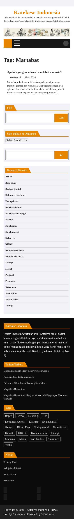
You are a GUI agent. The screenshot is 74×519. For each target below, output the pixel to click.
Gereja (9, 427)
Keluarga (10, 238)
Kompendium (39, 433)
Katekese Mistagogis (15, 213)
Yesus (8, 444)
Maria (22, 439)
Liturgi (9, 262)
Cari (61, 117)
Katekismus (11, 226)
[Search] (66, 43)
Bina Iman (10, 183)
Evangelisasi (11, 201)
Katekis (9, 219)
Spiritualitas (11, 299)
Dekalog (33, 415)
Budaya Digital (13, 189)
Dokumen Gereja (15, 421)
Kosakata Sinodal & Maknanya (19, 377)
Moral (8, 269)
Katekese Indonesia (37, 12)
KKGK (9, 244)
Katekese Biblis (13, 207)
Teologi (9, 305)
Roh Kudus (36, 439)
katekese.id (15, 77)
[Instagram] (39, 490)
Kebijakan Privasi (12, 468)
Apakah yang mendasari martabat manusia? (34, 72)
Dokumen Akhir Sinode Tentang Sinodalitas (25, 383)
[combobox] (30, 118)
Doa (44, 415)
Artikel (9, 176)
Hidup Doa (23, 427)
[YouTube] (39, 497)
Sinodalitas (11, 293)
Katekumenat (12, 232)
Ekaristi (33, 421)
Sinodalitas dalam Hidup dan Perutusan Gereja (26, 371)
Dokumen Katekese (15, 195)
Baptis (8, 415)
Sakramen (10, 287)
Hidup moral (41, 427)
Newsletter (9, 480)
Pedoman (10, 281)
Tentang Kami (10, 462)
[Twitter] (5, 497)
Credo (20, 415)
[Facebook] (5, 490)
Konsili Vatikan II (14, 256)
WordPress (47, 514)
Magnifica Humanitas (14, 389)
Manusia (10, 439)
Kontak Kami (10, 474)
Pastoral (9, 275)
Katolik (9, 433)
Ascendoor (19, 514)
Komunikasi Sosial (14, 250)
